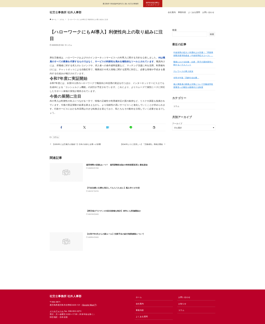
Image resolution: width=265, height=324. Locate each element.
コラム (69, 45)
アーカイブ (177, 123)
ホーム (139, 297)
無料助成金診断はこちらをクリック (153, 3)
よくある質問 (142, 316)
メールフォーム (57, 311)
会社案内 (140, 303)
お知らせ (182, 303)
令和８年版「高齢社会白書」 (186, 77)
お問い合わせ (184, 297)
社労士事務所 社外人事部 (66, 12)
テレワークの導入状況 (183, 71)
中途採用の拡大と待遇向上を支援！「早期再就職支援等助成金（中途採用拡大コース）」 (193, 54)
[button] (61, 127)
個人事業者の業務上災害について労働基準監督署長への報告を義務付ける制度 (193, 85)
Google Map (88, 304)
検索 (174, 29)
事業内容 (140, 310)
